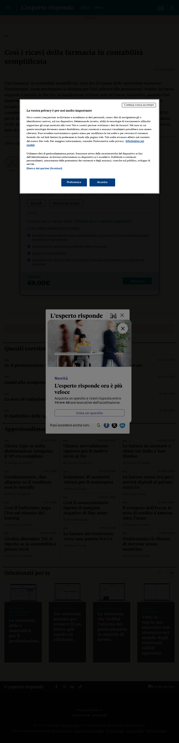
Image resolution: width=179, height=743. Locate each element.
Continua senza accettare (139, 105)
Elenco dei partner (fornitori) (44, 168)
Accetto (102, 182)
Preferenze (74, 182)
